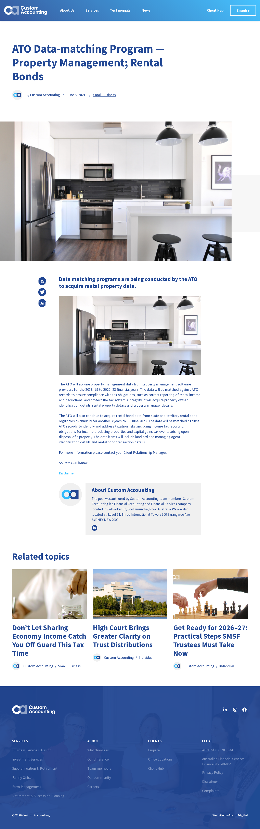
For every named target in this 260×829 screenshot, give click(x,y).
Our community (99, 777)
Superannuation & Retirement (34, 768)
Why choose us (98, 750)
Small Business (104, 94)
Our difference (98, 759)
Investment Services (27, 759)
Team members (99, 768)
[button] (42, 281)
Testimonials (120, 10)
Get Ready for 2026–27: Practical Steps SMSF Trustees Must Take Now (210, 640)
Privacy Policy (212, 772)
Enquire (154, 750)
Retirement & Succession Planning (38, 795)
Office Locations (160, 759)
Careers (93, 786)
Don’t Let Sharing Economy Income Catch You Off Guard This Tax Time (49, 640)
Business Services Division (31, 750)
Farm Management (26, 786)
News (146, 10)
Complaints (210, 790)
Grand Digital (238, 815)
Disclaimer (67, 473)
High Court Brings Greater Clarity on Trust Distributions (123, 636)
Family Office (21, 777)
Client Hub (156, 768)
